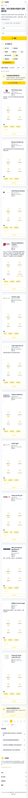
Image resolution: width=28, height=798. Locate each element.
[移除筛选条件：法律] (19, 67)
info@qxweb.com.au (6, 767)
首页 (2, 5)
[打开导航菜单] (25, 2)
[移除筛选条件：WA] (24, 67)
